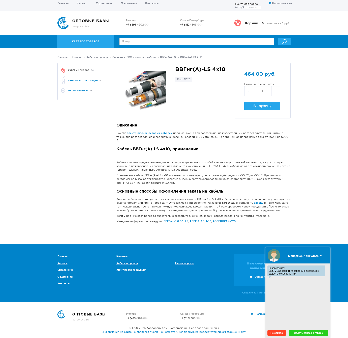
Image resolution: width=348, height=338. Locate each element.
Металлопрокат (184, 263)
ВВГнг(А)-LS (168, 57)
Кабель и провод (97, 57)
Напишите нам (281, 3)
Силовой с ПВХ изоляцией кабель (134, 57)
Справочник (104, 3)
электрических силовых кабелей (149, 133)
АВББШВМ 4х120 (224, 221)
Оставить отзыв (264, 277)
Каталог (82, 3)
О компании (129, 3)
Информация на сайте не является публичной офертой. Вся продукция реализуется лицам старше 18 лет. (174, 332)
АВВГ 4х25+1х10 (200, 221)
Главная (63, 3)
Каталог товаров (86, 41)
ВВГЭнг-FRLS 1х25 (176, 221)
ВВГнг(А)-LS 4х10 (191, 57)
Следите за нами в (259, 293)
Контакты (151, 3)
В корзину (262, 106)
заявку (258, 203)
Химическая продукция (131, 270)
